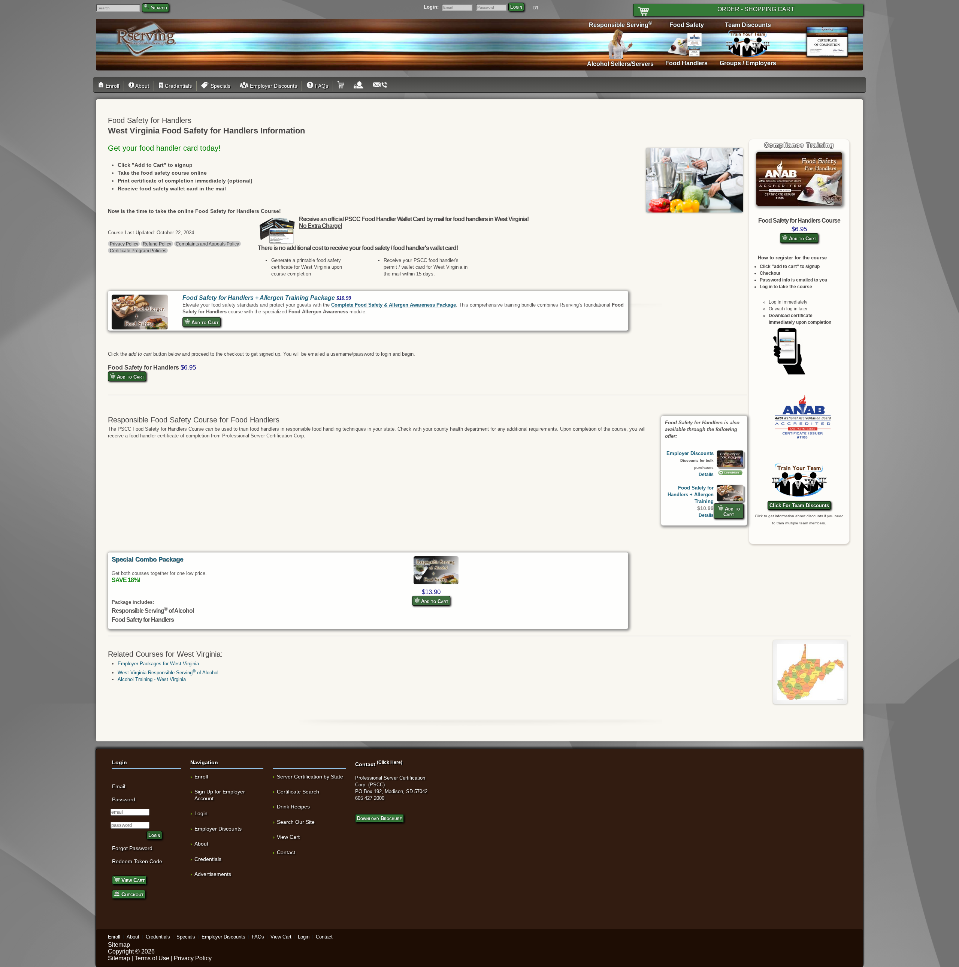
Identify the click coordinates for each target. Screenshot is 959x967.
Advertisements (212, 874)
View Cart (132, 880)
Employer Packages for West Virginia (158, 663)
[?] (535, 7)
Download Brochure (379, 818)
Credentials (177, 86)
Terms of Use (151, 958)
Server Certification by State (310, 777)
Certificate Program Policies (138, 250)
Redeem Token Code (137, 861)
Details (706, 474)
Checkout (131, 894)
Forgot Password (132, 848)
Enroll (111, 86)
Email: (119, 786)
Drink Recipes (293, 807)
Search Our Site (296, 822)
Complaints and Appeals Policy (207, 243)
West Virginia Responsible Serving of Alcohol (168, 672)
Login (516, 7)
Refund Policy (157, 243)
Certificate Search (298, 792)
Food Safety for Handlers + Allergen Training (691, 494)
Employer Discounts (272, 86)
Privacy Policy (124, 243)
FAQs (321, 86)
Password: (124, 799)
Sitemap (119, 945)
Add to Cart (801, 238)
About (141, 86)
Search (159, 7)
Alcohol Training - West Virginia (152, 679)
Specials (219, 86)
